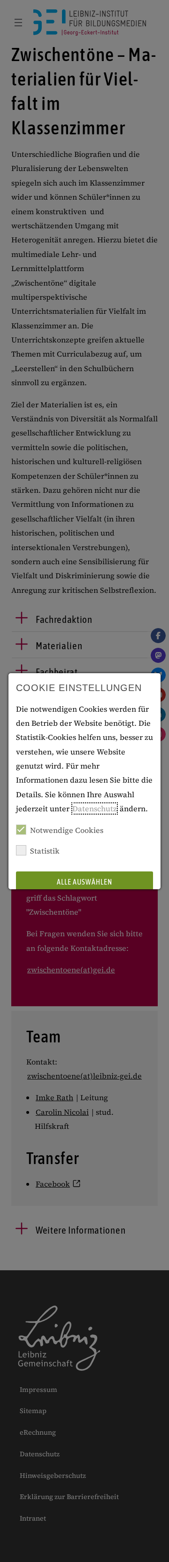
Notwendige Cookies (66, 830)
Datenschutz (94, 808)
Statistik (45, 851)
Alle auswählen (84, 882)
